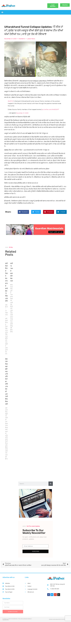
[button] (2, 12)
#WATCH (10, 101)
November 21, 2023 (22, 113)
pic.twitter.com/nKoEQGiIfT (50, 109)
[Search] (50, 484)
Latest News (31, 39)
